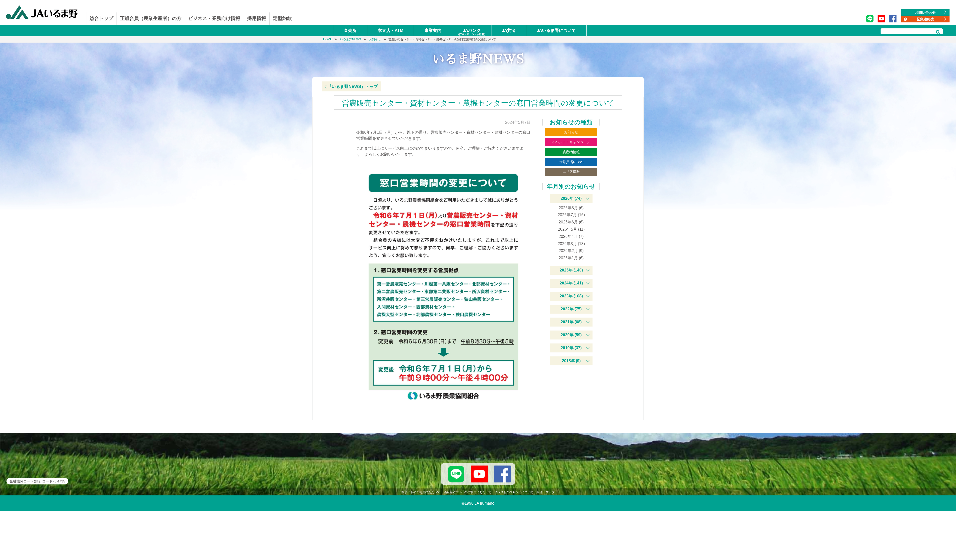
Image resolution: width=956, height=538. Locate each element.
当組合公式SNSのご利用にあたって (467, 492)
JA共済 (509, 30)
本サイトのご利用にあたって (420, 492)
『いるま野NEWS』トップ (352, 86)
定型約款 (282, 18)
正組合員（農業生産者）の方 (150, 18)
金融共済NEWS (571, 162)
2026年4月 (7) (571, 236)
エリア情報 (571, 172)
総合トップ (101, 18)
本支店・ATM (390, 30)
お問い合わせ (925, 12)
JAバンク (472, 32)
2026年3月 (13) (571, 244)
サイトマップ (546, 492)
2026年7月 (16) (571, 215)
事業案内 (432, 30)
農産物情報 (571, 152)
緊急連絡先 (925, 19)
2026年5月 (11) (571, 229)
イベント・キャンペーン (571, 142)
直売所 (350, 30)
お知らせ (571, 132)
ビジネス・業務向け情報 (214, 18)
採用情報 (256, 18)
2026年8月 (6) (571, 208)
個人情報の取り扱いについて (514, 492)
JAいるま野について (556, 30)
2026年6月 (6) (571, 222)
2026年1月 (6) (571, 258)
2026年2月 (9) (571, 251)
